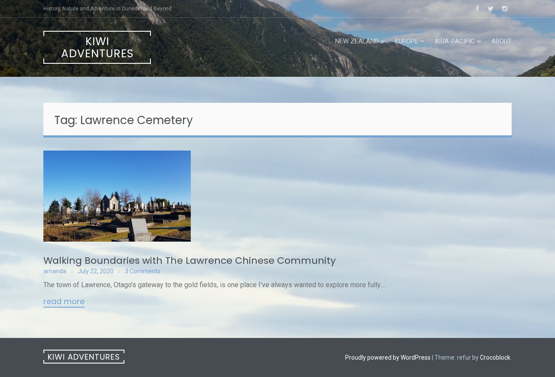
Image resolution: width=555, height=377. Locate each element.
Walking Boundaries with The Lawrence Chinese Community (189, 260)
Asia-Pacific (454, 41)
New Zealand (357, 41)
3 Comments (142, 271)
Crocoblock (495, 357)
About (501, 41)
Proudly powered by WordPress (388, 357)
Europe (406, 41)
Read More (64, 302)
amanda (54, 271)
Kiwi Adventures (97, 47)
